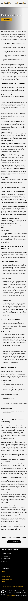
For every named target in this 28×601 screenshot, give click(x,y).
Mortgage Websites (11, 595)
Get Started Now (14, 541)
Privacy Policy (4, 574)
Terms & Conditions (5, 576)
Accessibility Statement (6, 579)
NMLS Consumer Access (7, 581)
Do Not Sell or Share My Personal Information (12, 586)
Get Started (7, 19)
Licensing (3, 571)
